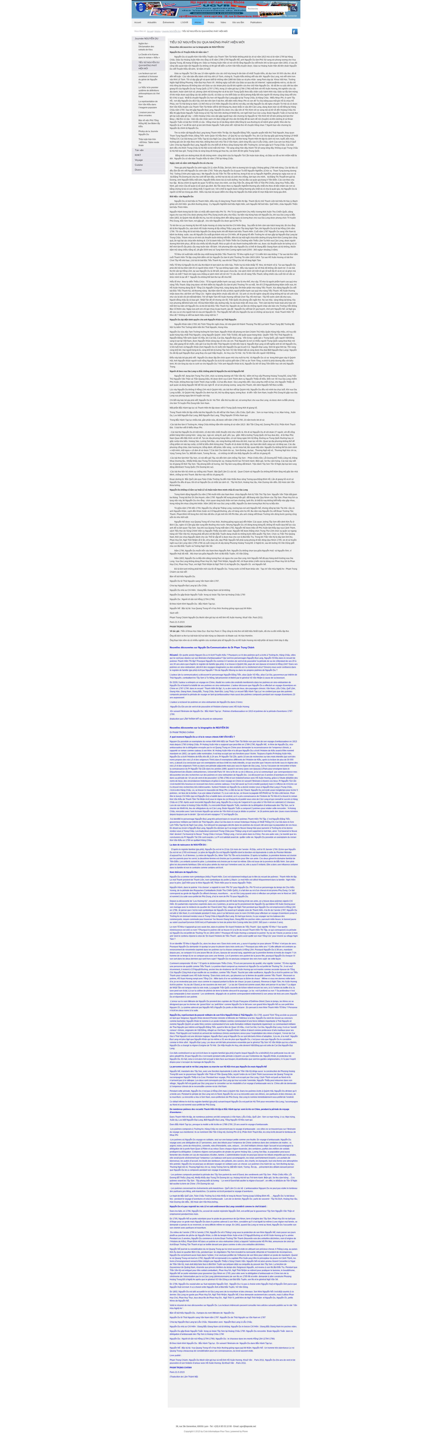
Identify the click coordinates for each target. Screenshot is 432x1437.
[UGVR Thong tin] (295, 34)
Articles (158, 31)
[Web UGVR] (140, 6)
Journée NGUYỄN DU (171, 31)
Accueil (150, 31)
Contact (292, 2)
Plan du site (268, 2)
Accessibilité (281, 2)
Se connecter (291, 16)
